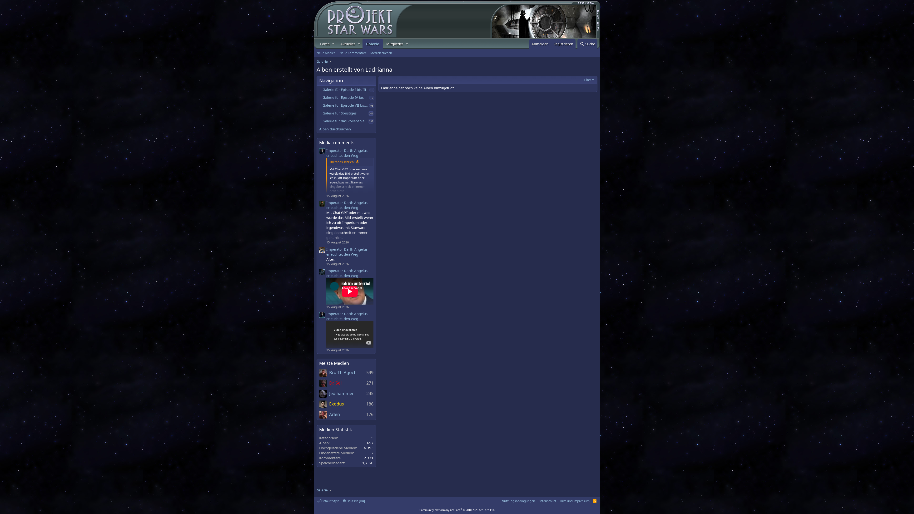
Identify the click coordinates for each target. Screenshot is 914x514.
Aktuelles (347, 43)
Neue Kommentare (353, 53)
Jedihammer (341, 393)
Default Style (330, 501)
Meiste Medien (334, 363)
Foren (325, 43)
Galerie (372, 43)
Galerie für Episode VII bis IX (346, 105)
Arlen (334, 414)
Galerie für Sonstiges (340, 113)
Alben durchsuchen (335, 129)
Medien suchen (381, 53)
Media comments (336, 142)
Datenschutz (547, 501)
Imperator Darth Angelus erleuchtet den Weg (347, 153)
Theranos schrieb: (341, 162)
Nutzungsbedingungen (518, 501)
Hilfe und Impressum (575, 501)
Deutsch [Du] (355, 501)
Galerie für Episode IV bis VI (345, 97)
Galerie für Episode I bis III (344, 89)
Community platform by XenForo (457, 510)
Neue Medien (326, 53)
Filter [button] (587, 80)
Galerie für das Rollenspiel (344, 121)
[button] (333, 44)
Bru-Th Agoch (343, 372)
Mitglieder (394, 43)
